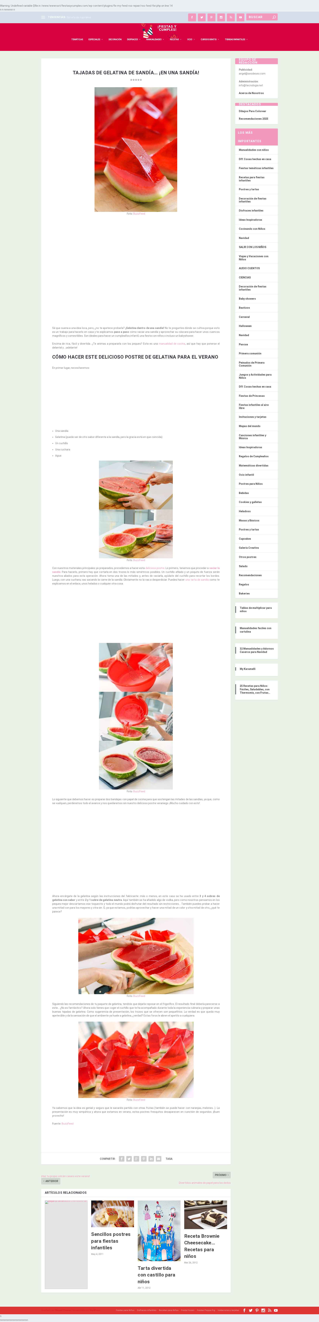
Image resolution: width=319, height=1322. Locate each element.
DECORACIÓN (115, 39)
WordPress (95, 1310)
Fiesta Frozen (187, 1310)
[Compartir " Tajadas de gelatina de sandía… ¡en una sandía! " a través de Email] (158, 1159)
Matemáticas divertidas (253, 465)
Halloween (245, 326)
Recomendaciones (250, 575)
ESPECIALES (94, 39)
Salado (243, 566)
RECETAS (174, 39)
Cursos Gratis (208, 39)
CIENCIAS (245, 277)
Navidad (244, 238)
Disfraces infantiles (251, 210)
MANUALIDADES (153, 39)
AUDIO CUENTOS (249, 268)
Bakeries (244, 593)
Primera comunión (250, 353)
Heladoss (245, 511)
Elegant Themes (63, 1310)
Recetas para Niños (169, 1310)
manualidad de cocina (172, 343)
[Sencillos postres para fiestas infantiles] (112, 1213)
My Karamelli (247, 668)
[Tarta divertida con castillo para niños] (159, 1230)
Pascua (243, 344)
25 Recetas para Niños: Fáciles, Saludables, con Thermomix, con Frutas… (255, 689)
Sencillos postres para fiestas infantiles (111, 1240)
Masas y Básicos (249, 520)
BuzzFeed (139, 213)
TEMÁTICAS (77, 39)
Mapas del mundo (249, 426)
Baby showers (247, 298)
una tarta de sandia (197, 579)
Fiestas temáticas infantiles (256, 168)
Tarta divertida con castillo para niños (156, 1274)
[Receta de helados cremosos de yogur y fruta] (66, 1244)
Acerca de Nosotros (251, 93)
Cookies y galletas (250, 502)
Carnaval (244, 316)
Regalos (244, 584)
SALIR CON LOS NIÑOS (252, 247)
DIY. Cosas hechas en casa (255, 159)
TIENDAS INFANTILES (235, 39)
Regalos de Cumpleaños (254, 456)
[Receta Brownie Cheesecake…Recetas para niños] (205, 1214)
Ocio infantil (246, 474)
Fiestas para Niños (125, 1310)
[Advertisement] (136, 246)
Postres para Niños (251, 483)
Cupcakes (245, 538)
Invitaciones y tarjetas (252, 416)
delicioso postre (154, 568)
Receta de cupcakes (79, 17)
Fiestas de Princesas (252, 395)
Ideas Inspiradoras (250, 219)
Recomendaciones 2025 (253, 118)
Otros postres (247, 557)
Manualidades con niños (254, 149)
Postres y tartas (249, 189)
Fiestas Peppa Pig (206, 1310)
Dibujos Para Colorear (252, 111)
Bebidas (244, 493)
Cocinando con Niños (252, 228)
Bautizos (244, 307)
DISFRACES (132, 39)
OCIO (189, 39)
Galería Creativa (249, 547)
